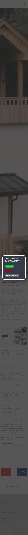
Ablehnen (8, 271)
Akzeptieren (9, 266)
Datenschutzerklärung (12, 275)
